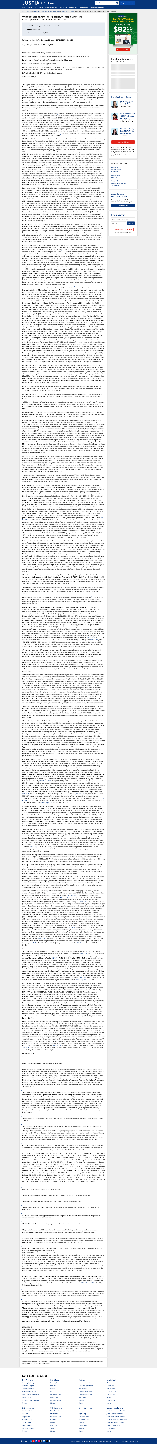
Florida (52, 1422)
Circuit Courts (27, 1422)
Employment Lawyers (29, 1391)
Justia (24, 11)
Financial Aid (111, 1389)
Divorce (53, 1389)
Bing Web (114, 177)
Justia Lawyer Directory (114, 1414)
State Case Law (55, 1417)
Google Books (116, 169)
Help (100, 1441)
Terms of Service (108, 1441)
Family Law (54, 1397)
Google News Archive (118, 183)
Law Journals (111, 1394)
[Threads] (41, 1441)
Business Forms (83, 1417)
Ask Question (123, 205)
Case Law (36, 11)
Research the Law (51, 7)
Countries (81, 1428)
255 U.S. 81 (83, 902)
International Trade (85, 1394)
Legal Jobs (82, 1411)
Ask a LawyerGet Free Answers (120, 195)
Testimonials (111, 1428)
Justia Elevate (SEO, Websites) (117, 1420)
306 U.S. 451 (72, 895)
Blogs (109, 1397)
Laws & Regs (73, 7)
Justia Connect (76, 1441)
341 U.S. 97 (83, 954)
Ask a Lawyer (38, 7)
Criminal (53, 1386)
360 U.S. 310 (57, 1045)
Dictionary (110, 1383)
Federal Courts (44, 11)
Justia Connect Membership (116, 1411)
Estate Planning (55, 1394)
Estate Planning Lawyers (30, 1394)
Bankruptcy (54, 1383)
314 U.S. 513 (42, 938)
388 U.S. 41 (26, 794)
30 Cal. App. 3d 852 (87, 1283)
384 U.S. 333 (26, 1048)
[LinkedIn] (31, 1441)
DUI (51, 1391)
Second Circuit (65, 11)
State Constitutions (57, 1411)
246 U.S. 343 (81, 943)
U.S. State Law (56, 1408)
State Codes (54, 1414)
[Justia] (30, 3)
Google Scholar (116, 167)
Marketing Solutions (97, 7)
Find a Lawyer (27, 7)
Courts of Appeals (55, 11)
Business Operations (85, 1386)
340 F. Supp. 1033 (45, 781)
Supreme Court (27, 1420)
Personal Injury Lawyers (30, 1400)
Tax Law (81, 1400)
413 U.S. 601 (82, 978)
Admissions (110, 1386)
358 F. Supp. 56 (35, 847)
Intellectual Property (85, 1391)
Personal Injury (55, 1400)
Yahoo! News (115, 185)
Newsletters (84, 7)
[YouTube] (33, 1441)
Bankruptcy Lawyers (29, 1383)
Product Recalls (83, 1420)
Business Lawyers (28, 1386)
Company (94, 1441)
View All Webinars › (123, 142)
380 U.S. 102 (91, 638)
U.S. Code (25, 1414)
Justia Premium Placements (116, 1417)
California (53, 1420)
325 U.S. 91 (71, 928)
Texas (52, 1428)
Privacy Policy (119, 1441)
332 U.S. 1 (55, 958)
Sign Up (130, 3)
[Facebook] (36, 1441)
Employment (82, 1389)
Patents (81, 1422)
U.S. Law (29, 11)
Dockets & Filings (28, 1428)
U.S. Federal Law (28, 1408)
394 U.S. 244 (94, 640)
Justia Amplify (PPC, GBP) (115, 1422)
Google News (115, 181)
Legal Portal (86, 1441)
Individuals (54, 1380)
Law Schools (63, 7)
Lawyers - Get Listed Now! (123, 229)
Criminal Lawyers (28, 1389)
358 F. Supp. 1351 (81, 980)
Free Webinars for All (121, 97)
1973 (72, 11)
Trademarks (82, 1425)
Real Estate (82, 1397)
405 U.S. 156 (64, 897)
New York (53, 1425)
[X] (47, 1441)
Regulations (26, 1417)
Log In (123, 3)
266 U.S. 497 (33, 943)
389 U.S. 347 (80, 794)
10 (47, 892)
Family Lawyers (27, 1397)
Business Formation (85, 1383)
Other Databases (85, 1408)
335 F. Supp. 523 (46, 803)
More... (24, 1403)
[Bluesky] (44, 1441)
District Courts (27, 1425)
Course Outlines (112, 1391)
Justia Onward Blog (113, 1425)
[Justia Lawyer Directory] (49, 1441)
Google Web (115, 175)
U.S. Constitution (28, 1411)
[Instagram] (39, 1441)
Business (81, 1380)
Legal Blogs (115, 172)
